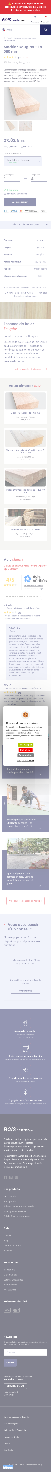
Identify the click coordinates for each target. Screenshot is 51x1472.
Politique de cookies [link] (25, 760)
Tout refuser (25, 750)
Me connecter (35, 22)
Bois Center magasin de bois (13, 19)
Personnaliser (25, 755)
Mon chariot (45, 22)
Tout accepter (25, 744)
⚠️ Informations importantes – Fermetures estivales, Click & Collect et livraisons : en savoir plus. (25, 7)
